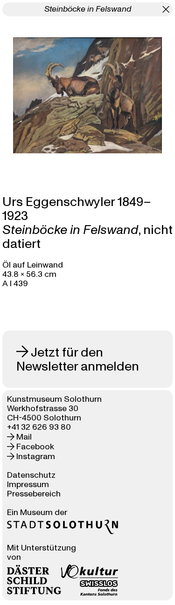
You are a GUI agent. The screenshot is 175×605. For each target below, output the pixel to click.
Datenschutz (31, 475)
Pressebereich (34, 494)
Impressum (28, 484)
